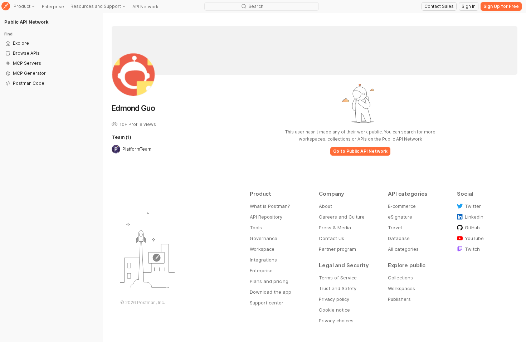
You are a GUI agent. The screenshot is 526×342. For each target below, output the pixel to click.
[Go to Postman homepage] (5, 6)
